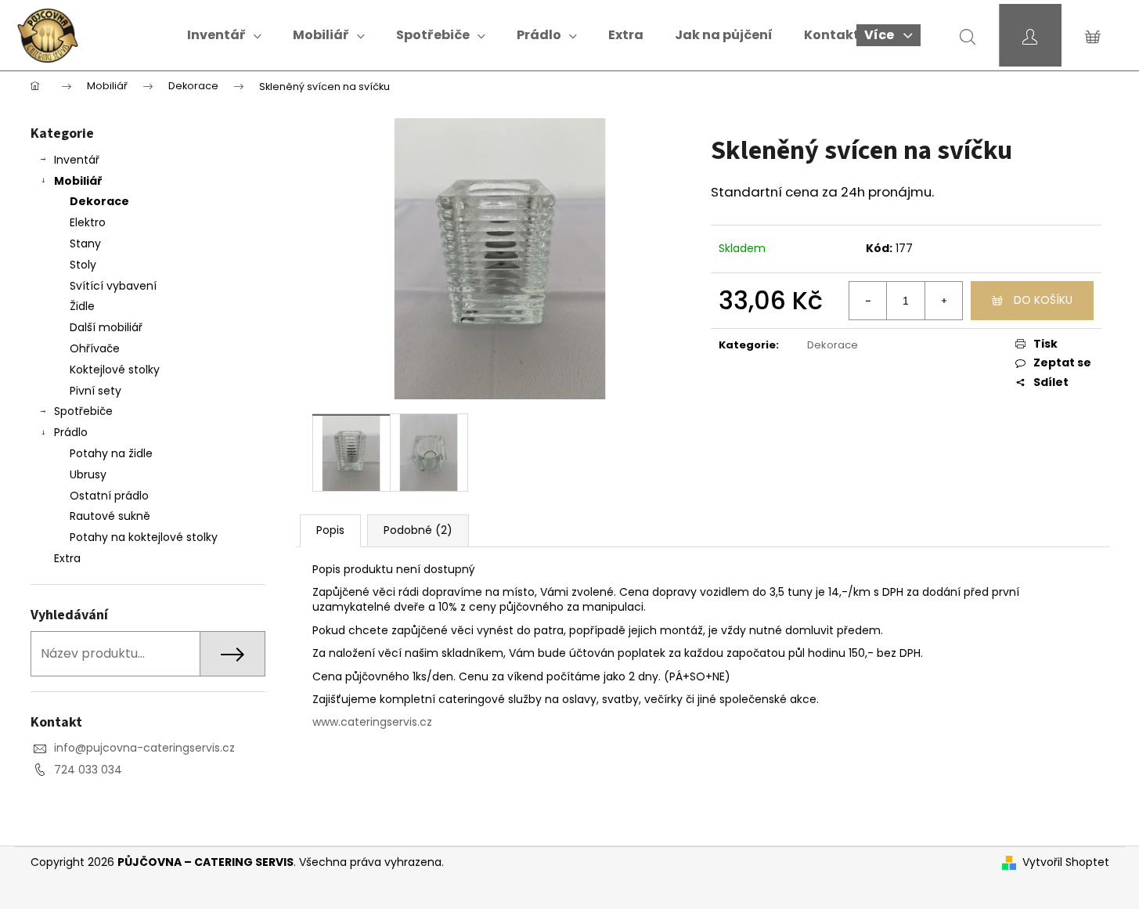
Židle (82, 306)
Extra (67, 558)
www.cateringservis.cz (372, 722)
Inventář (76, 160)
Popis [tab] (330, 530)
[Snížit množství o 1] (868, 300)
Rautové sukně (110, 516)
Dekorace (99, 201)
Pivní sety (95, 391)
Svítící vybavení (113, 286)
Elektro (88, 222)
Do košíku (1043, 300)
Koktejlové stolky (115, 369)
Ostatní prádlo (109, 495)
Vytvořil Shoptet (1065, 862)
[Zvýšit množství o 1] (943, 300)
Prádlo (71, 432)
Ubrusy (88, 474)
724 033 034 (88, 769)
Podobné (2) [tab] (418, 530)
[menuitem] (224, 35)
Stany (85, 243)
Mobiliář (78, 181)
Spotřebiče (83, 411)
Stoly (83, 264)
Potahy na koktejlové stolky (144, 537)
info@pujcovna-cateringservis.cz (144, 748)
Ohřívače (95, 348)
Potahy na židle (111, 453)
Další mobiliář (106, 327)
